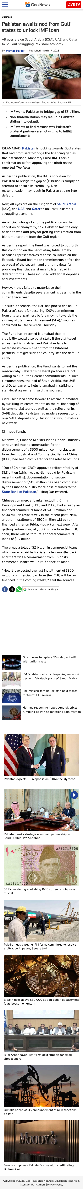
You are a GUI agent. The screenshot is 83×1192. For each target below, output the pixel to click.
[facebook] (5, 589)
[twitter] (12, 589)
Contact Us (27, 1184)
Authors (40, 1184)
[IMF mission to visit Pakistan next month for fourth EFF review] (11, 696)
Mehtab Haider (15, 50)
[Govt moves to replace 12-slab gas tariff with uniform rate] (11, 662)
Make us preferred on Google (43, 589)
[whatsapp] (19, 589)
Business (7, 16)
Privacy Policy (55, 1184)
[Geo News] (37, 4)
